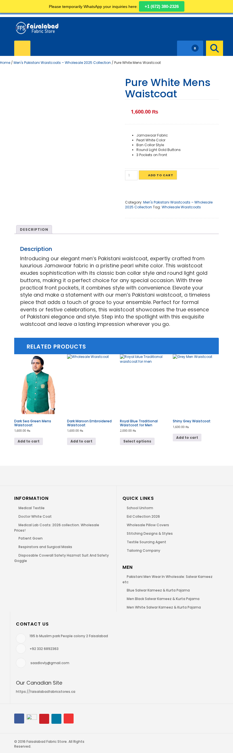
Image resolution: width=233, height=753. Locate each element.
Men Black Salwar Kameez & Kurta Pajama (163, 598)
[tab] (34, 229)
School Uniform (140, 508)
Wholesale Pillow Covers (148, 525)
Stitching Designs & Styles (150, 533)
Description (34, 229)
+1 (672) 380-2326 (162, 6)
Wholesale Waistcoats (181, 207)
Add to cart (160, 175)
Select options (137, 441)
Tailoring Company (143, 550)
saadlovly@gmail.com (49, 662)
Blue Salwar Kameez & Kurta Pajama (158, 590)
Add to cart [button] (28, 441)
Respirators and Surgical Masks (45, 546)
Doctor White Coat (35, 516)
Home (5, 62)
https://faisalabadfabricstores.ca (45, 691)
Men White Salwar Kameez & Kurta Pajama (164, 607)
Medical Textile (31, 508)
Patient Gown (30, 538)
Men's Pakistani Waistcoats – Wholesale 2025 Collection (62, 62)
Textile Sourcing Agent (146, 542)
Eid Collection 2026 (143, 516)
